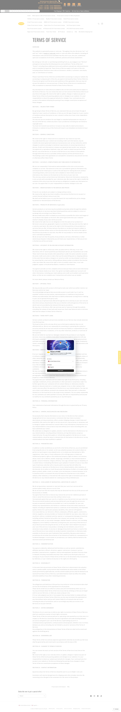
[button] (60, 361)
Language (49, 364)
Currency (49, 358)
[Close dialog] (74, 339)
